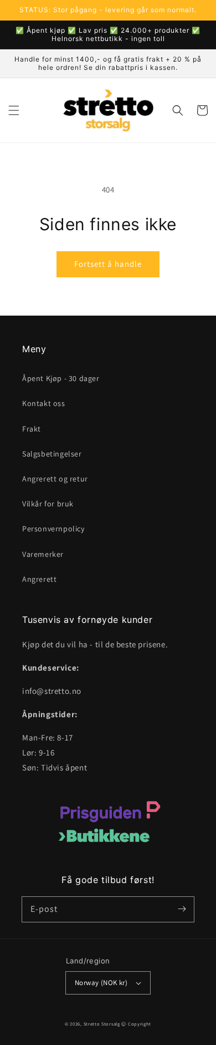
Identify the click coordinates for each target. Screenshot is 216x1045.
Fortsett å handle (108, 263)
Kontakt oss (43, 403)
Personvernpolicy (53, 529)
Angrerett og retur (55, 479)
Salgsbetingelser (52, 454)
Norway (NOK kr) (101, 982)
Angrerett (39, 579)
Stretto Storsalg (102, 1024)
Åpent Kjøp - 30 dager (61, 378)
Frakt (31, 429)
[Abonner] (181, 909)
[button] (14, 110)
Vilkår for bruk (48, 504)
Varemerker (43, 554)
